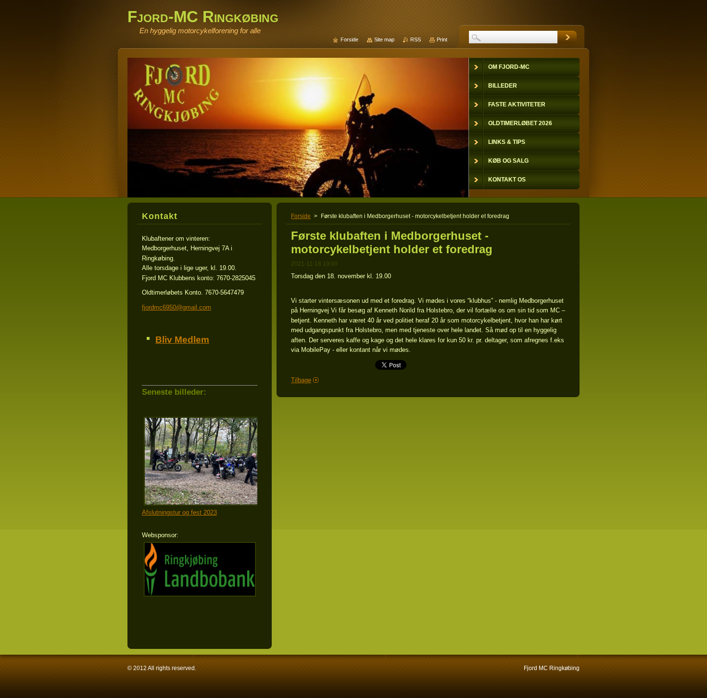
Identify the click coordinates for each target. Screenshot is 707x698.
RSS (415, 39)
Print (442, 39)
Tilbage (301, 380)
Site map (384, 39)
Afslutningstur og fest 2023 (179, 512)
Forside (301, 216)
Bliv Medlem (182, 340)
